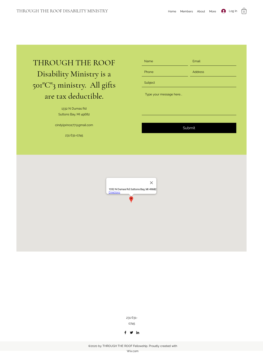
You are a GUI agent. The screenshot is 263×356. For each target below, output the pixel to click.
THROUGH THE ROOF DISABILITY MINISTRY (62, 11)
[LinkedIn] (138, 332)
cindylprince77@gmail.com (74, 125)
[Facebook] (125, 332)
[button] (244, 11)
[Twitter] (131, 332)
